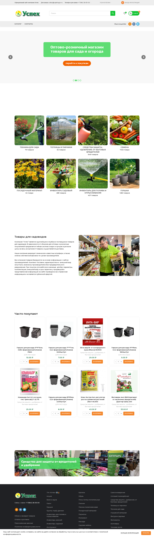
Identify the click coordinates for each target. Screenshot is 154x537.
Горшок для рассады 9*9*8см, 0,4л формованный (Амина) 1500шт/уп (124, 350)
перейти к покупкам (77, 63)
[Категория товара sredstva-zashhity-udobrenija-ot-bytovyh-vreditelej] (93, 136)
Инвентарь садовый (55, 524)
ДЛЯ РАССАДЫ (30, 355)
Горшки (50, 507)
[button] (34, 362)
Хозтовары (115, 524)
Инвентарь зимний (54, 520)
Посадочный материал (87, 511)
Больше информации (130, 533)
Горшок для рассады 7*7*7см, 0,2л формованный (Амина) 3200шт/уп (61, 350)
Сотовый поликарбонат (120, 496)
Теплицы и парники (119, 505)
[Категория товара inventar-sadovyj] (61, 177)
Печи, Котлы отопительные (89, 500)
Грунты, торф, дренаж (55, 511)
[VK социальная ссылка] (133, 24)
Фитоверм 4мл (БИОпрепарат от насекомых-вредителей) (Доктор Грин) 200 (124, 399)
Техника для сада (117, 509)
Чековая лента (116, 527)
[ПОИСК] (112, 13)
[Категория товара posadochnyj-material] (29, 177)
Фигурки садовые (118, 516)
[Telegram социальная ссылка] (137, 24)
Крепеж (82, 492)
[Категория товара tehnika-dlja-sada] (29, 134)
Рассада (82, 522)
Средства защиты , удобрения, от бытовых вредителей (92, 354)
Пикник (82, 503)
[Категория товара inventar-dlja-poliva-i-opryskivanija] (93, 178)
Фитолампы (115, 520)
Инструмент (51, 527)
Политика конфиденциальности (27, 527)
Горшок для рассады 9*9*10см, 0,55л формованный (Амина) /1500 (30, 350)
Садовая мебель (85, 525)
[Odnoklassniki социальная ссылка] (129, 24)
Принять (146, 533)
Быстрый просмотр (41, 321)
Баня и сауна (52, 500)
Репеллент (83, 518)
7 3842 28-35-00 (33, 503)
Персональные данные (24, 523)
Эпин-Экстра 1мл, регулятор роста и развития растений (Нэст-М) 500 (93, 399)
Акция (49, 496)
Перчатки (82, 514)
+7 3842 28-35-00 (84, 2)
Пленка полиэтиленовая (88, 507)
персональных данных (76, 532)
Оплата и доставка (22, 519)
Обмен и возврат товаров (25, 516)
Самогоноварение (118, 492)
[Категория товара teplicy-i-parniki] (61, 134)
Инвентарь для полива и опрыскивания (56, 515)
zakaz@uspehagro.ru (56, 2)
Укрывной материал (119, 513)
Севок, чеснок (84, 529)
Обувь (81, 496)
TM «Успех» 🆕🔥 (53, 492)
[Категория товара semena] (124, 134)
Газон (49, 503)
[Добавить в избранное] (41, 326)
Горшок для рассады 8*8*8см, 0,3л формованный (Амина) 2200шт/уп (61, 399)
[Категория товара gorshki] (124, 177)
